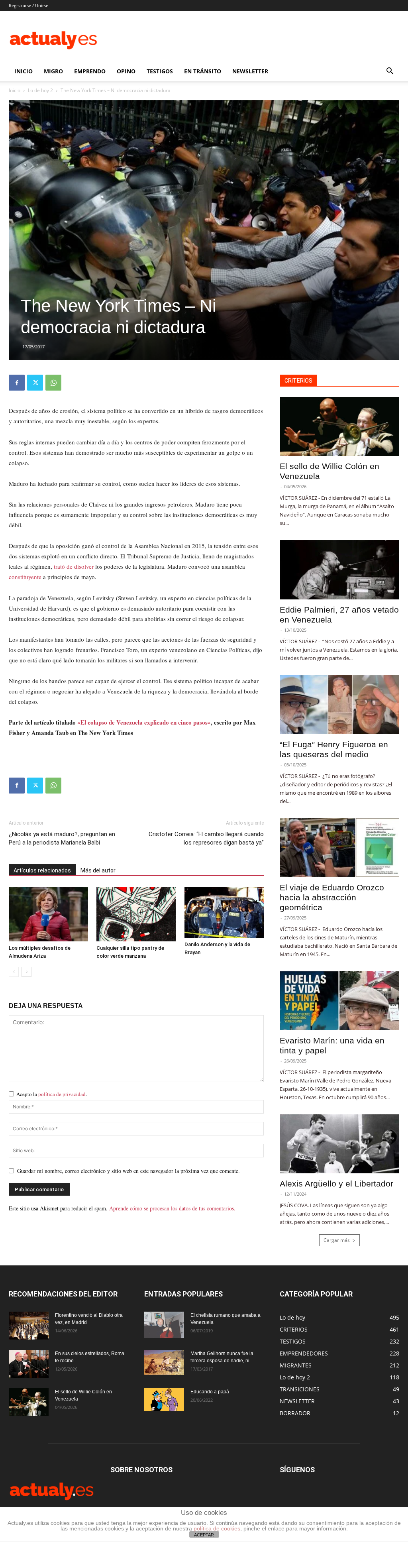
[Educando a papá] (164, 1399)
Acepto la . (51, 1094)
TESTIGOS (160, 71)
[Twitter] (35, 383)
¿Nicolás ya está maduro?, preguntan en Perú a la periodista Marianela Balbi (62, 838)
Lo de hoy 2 (40, 90)
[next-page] (26, 972)
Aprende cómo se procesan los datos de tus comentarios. (172, 1208)
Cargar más (337, 1240)
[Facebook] (17, 383)
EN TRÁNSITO (202, 71)
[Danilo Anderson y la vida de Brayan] (224, 912)
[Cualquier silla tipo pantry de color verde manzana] (136, 914)
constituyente (25, 577)
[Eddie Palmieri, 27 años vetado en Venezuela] (339, 569)
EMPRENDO (90, 71)
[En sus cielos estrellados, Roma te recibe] (29, 1364)
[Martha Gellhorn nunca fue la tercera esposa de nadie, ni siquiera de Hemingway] (164, 1362)
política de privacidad (62, 1094)
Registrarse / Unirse (28, 5)
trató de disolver (74, 566)
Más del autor (98, 870)
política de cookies (217, 1528)
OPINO (126, 71)
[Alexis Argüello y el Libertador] (339, 1143)
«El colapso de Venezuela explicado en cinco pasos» (144, 722)
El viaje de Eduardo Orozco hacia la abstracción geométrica (332, 897)
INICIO (23, 71)
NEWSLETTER (250, 71)
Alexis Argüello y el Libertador (336, 1183)
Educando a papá (209, 1392)
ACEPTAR (204, 1534)
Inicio (14, 90)
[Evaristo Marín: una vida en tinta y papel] (339, 1000)
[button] (389, 72)
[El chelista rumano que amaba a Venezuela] (164, 1325)
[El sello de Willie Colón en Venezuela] (339, 426)
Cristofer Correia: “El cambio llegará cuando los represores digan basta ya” (206, 838)
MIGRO (53, 71)
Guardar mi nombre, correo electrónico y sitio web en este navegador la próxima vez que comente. (128, 1171)
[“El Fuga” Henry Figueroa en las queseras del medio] (339, 704)
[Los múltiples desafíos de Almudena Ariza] (48, 914)
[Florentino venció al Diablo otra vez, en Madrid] (29, 1326)
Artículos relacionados (42, 870)
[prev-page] (14, 972)
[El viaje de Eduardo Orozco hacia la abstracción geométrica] (339, 847)
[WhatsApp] (53, 383)
